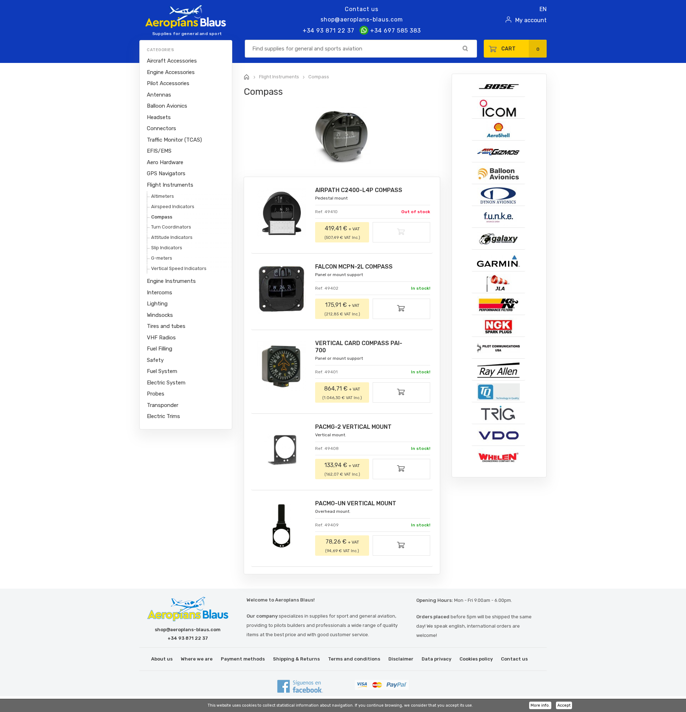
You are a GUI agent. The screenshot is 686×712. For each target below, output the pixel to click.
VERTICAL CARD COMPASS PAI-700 (358, 347)
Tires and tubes (166, 326)
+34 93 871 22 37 (328, 30)
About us (162, 659)
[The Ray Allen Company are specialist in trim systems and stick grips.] (498, 370)
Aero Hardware (165, 162)
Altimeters (162, 196)
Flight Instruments (170, 185)
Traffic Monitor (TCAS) (174, 140)
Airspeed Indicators (172, 206)
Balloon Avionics (167, 106)
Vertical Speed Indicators (179, 268)
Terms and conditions (354, 659)
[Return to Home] (246, 77)
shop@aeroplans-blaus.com (361, 19)
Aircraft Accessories (172, 61)
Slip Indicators (166, 247)
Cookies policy (476, 659)
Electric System (166, 382)
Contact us (361, 9)
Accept (564, 705)
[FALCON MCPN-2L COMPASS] (281, 289)
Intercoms (159, 292)
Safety (155, 360)
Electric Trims (163, 416)
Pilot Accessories (168, 83)
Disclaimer (400, 659)
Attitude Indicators (172, 237)
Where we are (197, 659)
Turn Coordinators (171, 227)
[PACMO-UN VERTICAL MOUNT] (281, 526)
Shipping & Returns (296, 659)
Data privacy (436, 659)
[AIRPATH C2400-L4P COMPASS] (281, 212)
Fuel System (162, 371)
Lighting (157, 303)
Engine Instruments (171, 281)
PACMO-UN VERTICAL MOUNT (355, 503)
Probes (155, 394)
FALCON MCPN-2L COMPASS (354, 266)
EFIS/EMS (159, 151)
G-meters (161, 258)
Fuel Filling (159, 348)
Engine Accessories (171, 72)
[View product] (401, 309)
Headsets (159, 117)
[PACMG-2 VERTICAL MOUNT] (281, 449)
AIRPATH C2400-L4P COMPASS (358, 190)
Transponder (162, 405)
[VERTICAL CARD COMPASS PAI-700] (281, 366)
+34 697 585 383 (394, 30)
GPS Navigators (166, 173)
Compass (161, 217)
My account (531, 20)
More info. (540, 705)
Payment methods (243, 659)
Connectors (161, 128)
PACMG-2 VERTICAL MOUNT (353, 426)
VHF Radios (161, 337)
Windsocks (160, 315)
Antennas (159, 95)
